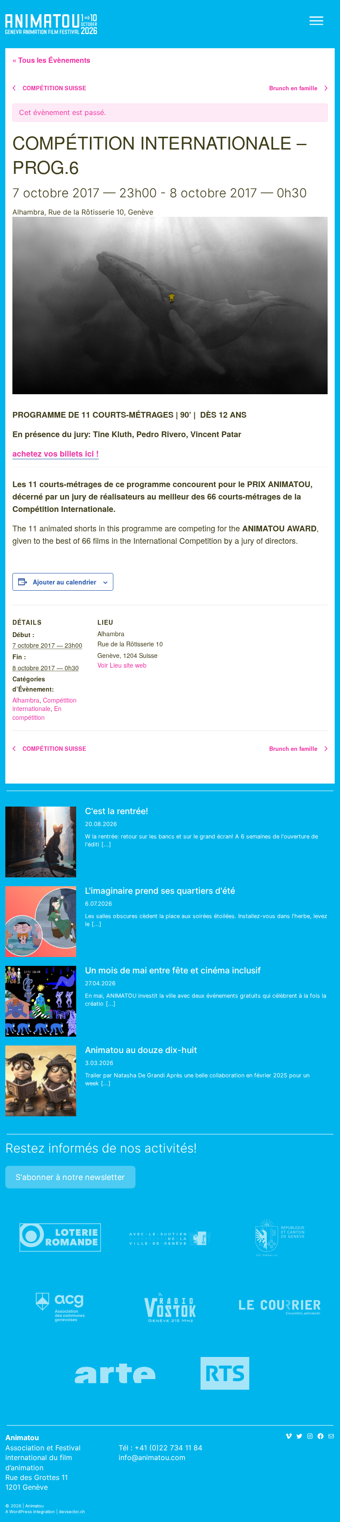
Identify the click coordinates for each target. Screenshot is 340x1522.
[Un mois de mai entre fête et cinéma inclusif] (40, 1001)
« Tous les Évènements (51, 60)
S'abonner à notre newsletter (70, 1177)
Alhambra (25, 700)
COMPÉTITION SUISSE (53, 88)
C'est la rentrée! (116, 811)
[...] (106, 844)
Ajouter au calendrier (64, 581)
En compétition (37, 713)
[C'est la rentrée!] (40, 842)
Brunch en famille (294, 88)
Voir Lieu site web (122, 665)
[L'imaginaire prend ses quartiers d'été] (40, 921)
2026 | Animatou (27, 1505)
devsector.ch (72, 1511)
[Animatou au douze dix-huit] (40, 1080)
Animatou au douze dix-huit (141, 1050)
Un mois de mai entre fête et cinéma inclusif (173, 970)
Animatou (51, 24)
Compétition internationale (44, 704)
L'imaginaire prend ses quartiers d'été (160, 890)
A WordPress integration (30, 1511)
